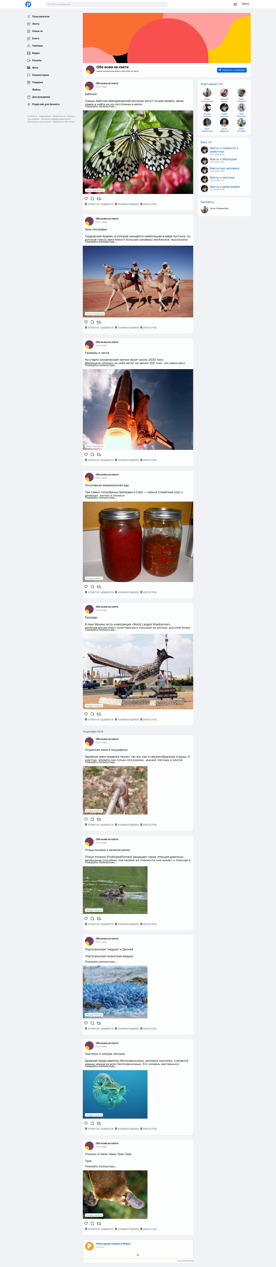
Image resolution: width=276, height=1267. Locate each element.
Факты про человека (224, 168)
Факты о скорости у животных (224, 149)
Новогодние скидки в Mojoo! (113, 1243)
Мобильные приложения (39, 122)
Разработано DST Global (64, 122)
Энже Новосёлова (94, 190)
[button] (235, 4)
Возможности (59, 116)
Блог (204, 142)
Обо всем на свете (107, 83)
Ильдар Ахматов (94, 578)
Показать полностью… (101, 106)
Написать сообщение (233, 70)
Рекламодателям (185, 1261)
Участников (209, 84)
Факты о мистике (222, 177)
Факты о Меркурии (223, 159)
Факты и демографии (225, 186)
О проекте (32, 116)
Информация (45, 116)
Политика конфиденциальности (55, 119)
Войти (245, 3)
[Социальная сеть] (32, 4)
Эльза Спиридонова (219, 208)
